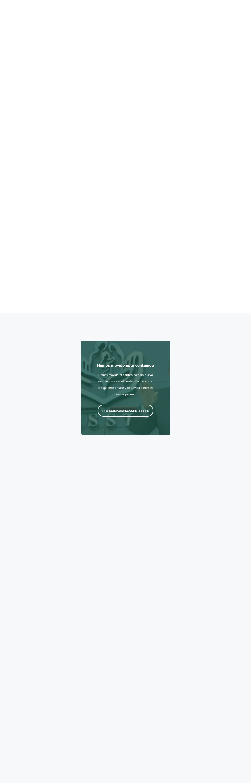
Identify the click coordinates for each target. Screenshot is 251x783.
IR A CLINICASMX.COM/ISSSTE (125, 410)
